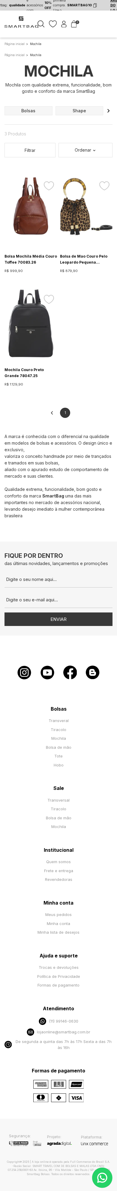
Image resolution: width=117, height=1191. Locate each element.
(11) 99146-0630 (63, 1021)
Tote (58, 756)
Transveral (59, 720)
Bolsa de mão (58, 747)
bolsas (28, 110)
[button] (108, 111)
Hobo (59, 765)
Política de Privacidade (58, 976)
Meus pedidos (58, 914)
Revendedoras (58, 879)
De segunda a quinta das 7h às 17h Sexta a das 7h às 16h (64, 1044)
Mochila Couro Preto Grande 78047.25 (24, 372)
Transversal (58, 800)
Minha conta (58, 923)
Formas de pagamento (59, 985)
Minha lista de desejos (59, 932)
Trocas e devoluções (59, 967)
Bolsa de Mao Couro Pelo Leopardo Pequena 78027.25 (83, 259)
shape (79, 110)
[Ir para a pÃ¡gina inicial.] (21, 27)
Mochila (58, 738)
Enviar (58, 619)
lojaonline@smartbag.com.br (63, 1031)
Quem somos (58, 861)
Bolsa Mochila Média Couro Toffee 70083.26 (30, 259)
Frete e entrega (58, 870)
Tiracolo (58, 729)
